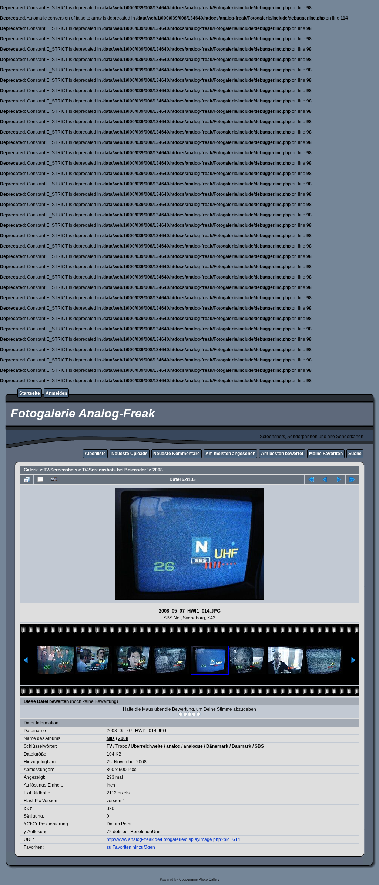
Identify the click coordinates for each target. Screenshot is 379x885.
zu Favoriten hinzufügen (131, 847)
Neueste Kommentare (176, 453)
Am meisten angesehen (230, 453)
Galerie (31, 469)
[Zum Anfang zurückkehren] (311, 479)
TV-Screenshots (60, 469)
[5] (198, 714)
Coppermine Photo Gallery (199, 879)
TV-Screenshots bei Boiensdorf (115, 469)
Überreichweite (147, 746)
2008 (157, 469)
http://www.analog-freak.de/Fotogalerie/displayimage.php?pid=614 (173, 839)
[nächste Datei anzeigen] (338, 479)
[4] (194, 714)
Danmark (241, 746)
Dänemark (217, 746)
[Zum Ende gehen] (352, 479)
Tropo (121, 746)
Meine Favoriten (326, 453)
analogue (193, 746)
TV (109, 746)
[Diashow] (54, 479)
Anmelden (56, 393)
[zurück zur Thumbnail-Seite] (26, 479)
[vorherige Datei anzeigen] (325, 479)
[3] (189, 714)
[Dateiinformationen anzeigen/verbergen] (40, 479)
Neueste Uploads (129, 453)
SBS (259, 746)
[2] (185, 714)
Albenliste (95, 453)
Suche (355, 453)
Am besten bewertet (282, 453)
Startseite (29, 393)
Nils (111, 738)
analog (173, 746)
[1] (180, 714)
